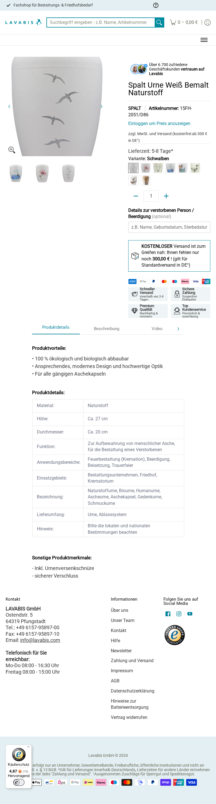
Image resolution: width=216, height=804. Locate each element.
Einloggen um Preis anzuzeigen (159, 123)
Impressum (122, 670)
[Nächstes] (101, 106)
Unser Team (122, 620)
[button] (168, 614)
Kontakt (118, 630)
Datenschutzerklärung (132, 691)
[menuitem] (184, 22)
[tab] (56, 329)
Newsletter (121, 650)
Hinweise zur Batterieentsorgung (129, 704)
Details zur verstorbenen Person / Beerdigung (161, 213)
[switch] (18, 782)
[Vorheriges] (9, 106)
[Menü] (28, 748)
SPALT (134, 108)
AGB (115, 680)
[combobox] (101, 22)
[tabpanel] (108, 460)
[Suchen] (159, 22)
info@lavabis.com (40, 640)
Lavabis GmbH (101, 755)
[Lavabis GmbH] (24, 22)
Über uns (119, 610)
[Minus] (135, 196)
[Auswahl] (166, 196)
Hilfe (115, 640)
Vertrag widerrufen (129, 717)
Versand (164, 133)
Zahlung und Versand (132, 660)
